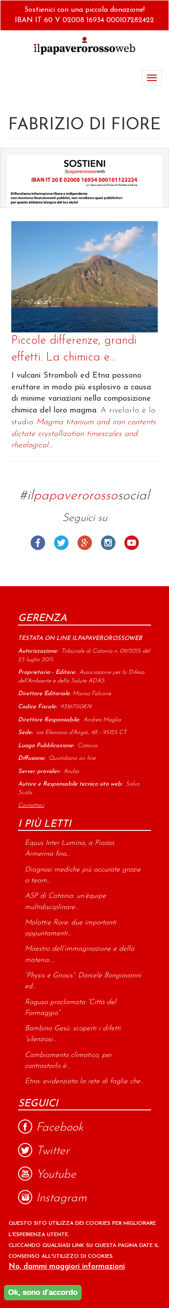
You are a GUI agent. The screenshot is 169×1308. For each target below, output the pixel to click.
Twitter (61, 543)
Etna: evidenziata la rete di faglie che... (84, 1081)
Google (85, 543)
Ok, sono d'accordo (43, 1292)
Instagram (108, 543)
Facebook (38, 543)
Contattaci (31, 805)
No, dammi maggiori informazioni (67, 1266)
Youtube (131, 543)
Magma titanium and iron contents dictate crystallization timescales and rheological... (83, 434)
